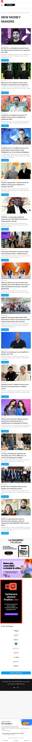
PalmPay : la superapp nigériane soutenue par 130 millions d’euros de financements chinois (14, 219)
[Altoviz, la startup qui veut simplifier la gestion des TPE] (16, 340)
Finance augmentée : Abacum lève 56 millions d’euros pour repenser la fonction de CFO (14, 185)
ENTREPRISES (10, 12)
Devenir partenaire (16, 673)
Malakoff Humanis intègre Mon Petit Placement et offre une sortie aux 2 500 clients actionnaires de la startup (15, 319)
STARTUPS (16, 12)
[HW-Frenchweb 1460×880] (16, 577)
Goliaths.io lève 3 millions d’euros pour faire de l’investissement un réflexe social (15, 387)
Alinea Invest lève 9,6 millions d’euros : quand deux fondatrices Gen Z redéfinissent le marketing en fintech (15, 421)
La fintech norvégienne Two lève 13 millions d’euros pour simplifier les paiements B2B (14, 117)
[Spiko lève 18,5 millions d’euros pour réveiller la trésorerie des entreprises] (16, 71)
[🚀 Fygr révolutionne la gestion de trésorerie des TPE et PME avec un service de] (16, 442)
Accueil (4, 12)
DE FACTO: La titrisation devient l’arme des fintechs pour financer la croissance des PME (15, 50)
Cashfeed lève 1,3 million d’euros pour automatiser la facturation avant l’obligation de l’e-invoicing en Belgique (15, 150)
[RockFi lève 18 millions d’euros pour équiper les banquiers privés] (16, 475)
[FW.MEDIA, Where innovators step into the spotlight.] (10, 5)
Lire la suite (5, 60)
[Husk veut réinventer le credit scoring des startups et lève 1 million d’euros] (16, 240)
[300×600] (11, 623)
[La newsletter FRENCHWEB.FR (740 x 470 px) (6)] (16, 556)
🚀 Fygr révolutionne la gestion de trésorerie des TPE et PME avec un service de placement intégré (13, 456)
